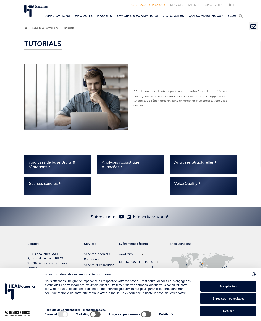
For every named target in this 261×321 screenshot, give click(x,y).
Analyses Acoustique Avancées (120, 164)
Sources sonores (43, 183)
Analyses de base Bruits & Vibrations (52, 164)
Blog (232, 15)
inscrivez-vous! (151, 217)
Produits (84, 15)
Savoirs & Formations (137, 15)
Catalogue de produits (148, 4)
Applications (57, 15)
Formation (91, 259)
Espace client (214, 4)
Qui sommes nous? (206, 15)
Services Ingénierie (97, 254)
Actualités (173, 15)
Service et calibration (99, 265)
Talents (193, 4)
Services (176, 4)
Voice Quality (186, 183)
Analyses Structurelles (194, 162)
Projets (104, 15)
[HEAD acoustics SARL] (36, 11)
